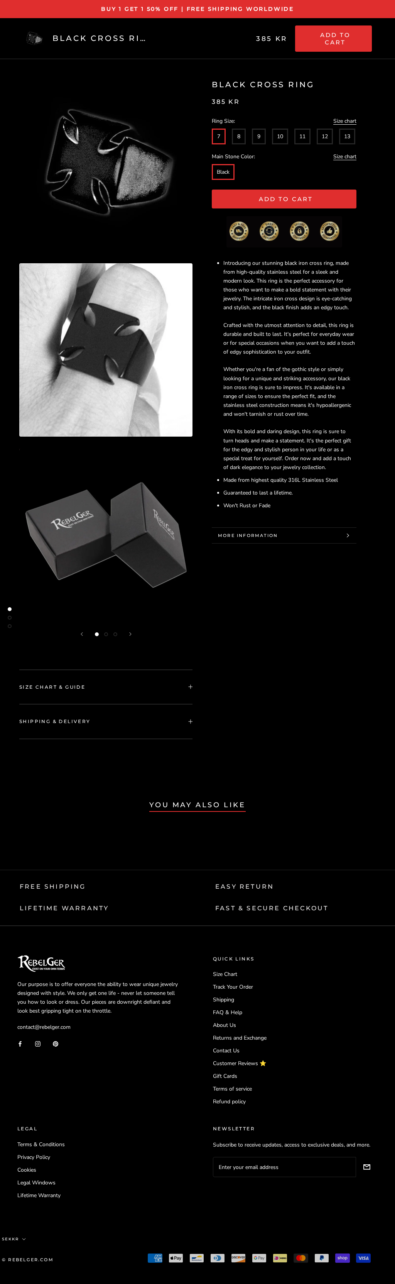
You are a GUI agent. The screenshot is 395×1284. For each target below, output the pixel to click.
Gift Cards (225, 1076)
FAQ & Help (227, 1012)
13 (347, 136)
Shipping (223, 999)
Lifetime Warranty (39, 1195)
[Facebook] (20, 1043)
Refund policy (229, 1101)
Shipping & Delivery (55, 721)
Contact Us (226, 1050)
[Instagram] (38, 1043)
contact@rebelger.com (44, 1027)
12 (325, 136)
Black (223, 172)
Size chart (344, 121)
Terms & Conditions (41, 1144)
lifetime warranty (64, 908)
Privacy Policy (33, 1157)
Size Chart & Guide (52, 687)
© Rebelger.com (28, 1259)
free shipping (53, 886)
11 (302, 136)
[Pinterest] (55, 1043)
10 (280, 136)
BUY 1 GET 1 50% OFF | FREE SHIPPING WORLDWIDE (197, 8)
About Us (224, 1025)
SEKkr (10, 1239)
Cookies (26, 1170)
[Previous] (82, 634)
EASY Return (244, 886)
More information (248, 535)
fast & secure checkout (271, 908)
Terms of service (232, 1089)
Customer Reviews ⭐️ (239, 1063)
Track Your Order (233, 987)
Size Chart (225, 974)
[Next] (130, 634)
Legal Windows (36, 1182)
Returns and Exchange (240, 1038)
